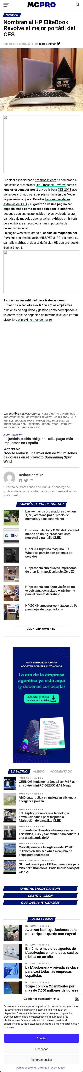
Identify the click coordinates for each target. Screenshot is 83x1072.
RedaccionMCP (47, 44)
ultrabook (12, 427)
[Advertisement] (41, 368)
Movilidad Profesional (53, 421)
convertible (66, 414)
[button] (77, 999)
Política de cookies (26, 1067)
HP (74, 417)
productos (50, 424)
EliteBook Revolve (39, 417)
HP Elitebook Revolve (19, 421)
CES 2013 (64, 189)
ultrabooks (31, 427)
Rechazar (41, 1049)
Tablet (67, 424)
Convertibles (14, 417)
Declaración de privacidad (51, 1067)
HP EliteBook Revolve (51, 185)
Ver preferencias (41, 1059)
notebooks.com (45, 180)
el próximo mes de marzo (35, 319)
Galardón (62, 417)
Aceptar (42, 1038)
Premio (35, 424)
